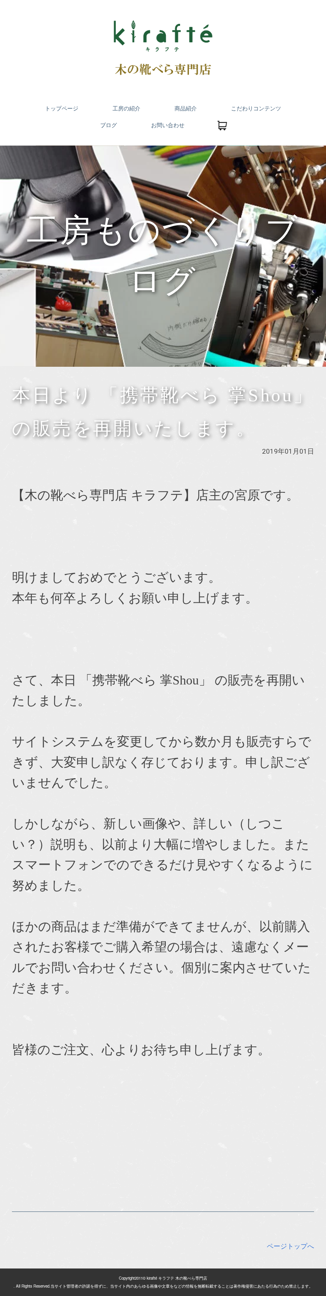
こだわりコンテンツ (256, 109)
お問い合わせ (167, 125)
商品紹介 (186, 109)
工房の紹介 (126, 109)
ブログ (108, 125)
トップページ (61, 109)
